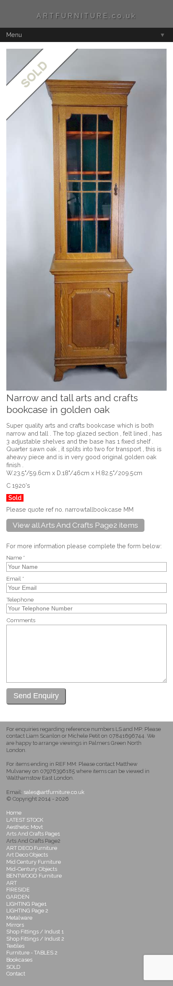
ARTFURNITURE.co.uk (86, 16)
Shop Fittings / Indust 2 (35, 939)
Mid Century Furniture (33, 862)
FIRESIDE (18, 889)
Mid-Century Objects (31, 869)
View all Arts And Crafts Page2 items (75, 525)
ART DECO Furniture (31, 848)
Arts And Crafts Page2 (33, 841)
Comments (20, 620)
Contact (15, 973)
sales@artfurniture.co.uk (54, 792)
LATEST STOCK (24, 820)
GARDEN (17, 897)
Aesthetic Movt (24, 827)
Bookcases (19, 960)
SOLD (13, 967)
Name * (15, 558)
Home (13, 813)
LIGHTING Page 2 (27, 910)
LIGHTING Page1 (26, 904)
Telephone (20, 600)
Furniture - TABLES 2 (32, 952)
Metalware (19, 918)
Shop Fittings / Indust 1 (35, 931)
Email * (15, 579)
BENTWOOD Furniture (34, 876)
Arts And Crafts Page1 (33, 834)
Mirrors (15, 925)
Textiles (15, 946)
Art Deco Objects (27, 855)
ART (11, 883)
